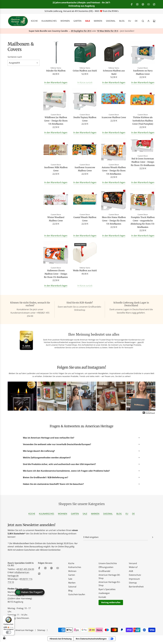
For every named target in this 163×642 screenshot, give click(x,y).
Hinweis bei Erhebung (61, 638)
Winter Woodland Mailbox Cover (55, 219)
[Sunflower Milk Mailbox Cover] (56, 149)
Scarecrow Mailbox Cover (114, 117)
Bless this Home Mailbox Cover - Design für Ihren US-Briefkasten (114, 220)
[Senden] (152, 537)
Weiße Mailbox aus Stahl (85, 270)
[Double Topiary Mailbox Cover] (85, 99)
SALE (85, 513)
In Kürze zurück (84, 82)
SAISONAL (108, 513)
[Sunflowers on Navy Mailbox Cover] (142, 53)
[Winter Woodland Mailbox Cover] (56, 199)
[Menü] (12, 616)
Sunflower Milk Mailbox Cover (56, 169)
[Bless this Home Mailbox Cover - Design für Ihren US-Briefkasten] (113, 199)
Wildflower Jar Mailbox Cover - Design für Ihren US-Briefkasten (56, 120)
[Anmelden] (148, 21)
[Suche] (143, 21)
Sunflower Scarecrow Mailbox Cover (85, 169)
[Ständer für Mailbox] (56, 53)
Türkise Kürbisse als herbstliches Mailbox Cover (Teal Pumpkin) (142, 120)
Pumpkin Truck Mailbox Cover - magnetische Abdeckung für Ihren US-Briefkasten (143, 222)
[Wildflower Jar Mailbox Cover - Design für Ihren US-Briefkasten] (56, 99)
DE (133, 513)
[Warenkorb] (154, 21)
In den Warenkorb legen (55, 82)
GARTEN (75, 513)
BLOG (119, 513)
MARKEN (95, 513)
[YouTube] (148, 4)
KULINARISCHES (46, 513)
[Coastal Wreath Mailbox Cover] (85, 199)
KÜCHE (31, 513)
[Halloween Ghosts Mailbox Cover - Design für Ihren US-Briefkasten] (56, 252)
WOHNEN (62, 513)
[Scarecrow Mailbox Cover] (113, 99)
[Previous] (11, 396)
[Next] (151, 396)
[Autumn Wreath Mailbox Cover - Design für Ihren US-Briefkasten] (113, 149)
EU (127, 513)
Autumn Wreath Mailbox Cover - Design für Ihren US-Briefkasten (114, 170)
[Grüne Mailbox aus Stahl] (85, 53)
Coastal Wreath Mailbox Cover (84, 219)
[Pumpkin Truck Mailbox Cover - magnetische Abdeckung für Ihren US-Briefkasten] (142, 199)
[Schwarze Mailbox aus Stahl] (113, 53)
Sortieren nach (15, 57)
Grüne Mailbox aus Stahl (85, 70)
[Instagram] (137, 4)
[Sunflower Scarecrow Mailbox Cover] (85, 149)
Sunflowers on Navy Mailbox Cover (143, 72)
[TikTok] (154, 4)
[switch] (8, 632)
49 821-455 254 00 (25, 569)
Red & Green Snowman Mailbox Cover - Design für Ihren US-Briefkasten (143, 161)
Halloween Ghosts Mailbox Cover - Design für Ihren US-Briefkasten (56, 273)
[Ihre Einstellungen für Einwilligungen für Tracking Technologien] (4, 638)
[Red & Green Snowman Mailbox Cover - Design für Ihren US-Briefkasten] (142, 145)
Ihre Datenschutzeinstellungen (91, 638)
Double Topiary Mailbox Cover (84, 119)
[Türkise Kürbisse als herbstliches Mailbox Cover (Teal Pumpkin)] (142, 99)
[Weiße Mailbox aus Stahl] (85, 252)
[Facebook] (131, 4)
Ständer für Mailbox (56, 70)
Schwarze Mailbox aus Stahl (114, 72)
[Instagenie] (148, 413)
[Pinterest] (143, 4)
